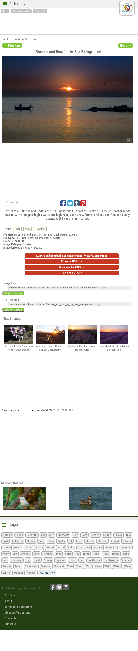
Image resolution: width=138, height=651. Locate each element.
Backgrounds (11, 39)
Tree (70, 566)
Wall (107, 566)
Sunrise (30, 39)
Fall (70, 541)
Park (36, 554)
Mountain (125, 547)
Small (37, 560)
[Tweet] (70, 203)
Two (88, 566)
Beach (19, 535)
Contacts (10, 618)
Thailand (59, 566)
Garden (127, 541)
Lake (71, 547)
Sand (126, 554)
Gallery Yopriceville (21, 11)
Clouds (30, 541)
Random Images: (12, 483)
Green (39, 547)
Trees (79, 566)
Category (15, 3)
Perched (48, 554)
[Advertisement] (69, 23)
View (98, 566)
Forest (115, 541)
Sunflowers (111, 560)
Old (15, 554)
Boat (16, 229)
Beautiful (32, 535)
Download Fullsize (71, 261)
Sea (27, 229)
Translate (66, 410)
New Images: (12, 319)
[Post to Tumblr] (77, 203)
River (86, 554)
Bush (5, 541)
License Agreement (17, 612)
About (8, 601)
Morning (111, 547)
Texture (45, 566)
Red (77, 554)
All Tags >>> (47, 573)
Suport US (11, 624)
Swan (18, 566)
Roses (115, 554)
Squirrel (60, 560)
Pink (58, 554)
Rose (106, 554)
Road (96, 554)
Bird (51, 535)
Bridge (107, 535)
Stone (72, 560)
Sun (82, 560)
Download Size (71, 267)
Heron (50, 547)
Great (28, 547)
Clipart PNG (40, 11)
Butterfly (17, 541)
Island (61, 547)
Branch (95, 535)
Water (117, 566)
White (6, 573)
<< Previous (12, 45)
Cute (41, 541)
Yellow (31, 573)
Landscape (84, 547)
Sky (28, 560)
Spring (48, 560)
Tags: (11, 524)
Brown (119, 535)
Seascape (16, 560)
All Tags (10, 595)
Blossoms (63, 535)
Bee (43, 535)
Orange (25, 554)
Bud (128, 535)
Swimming (31, 566)
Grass (17, 547)
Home (5, 11)
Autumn (7, 535)
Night (6, 554)
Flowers (102, 541)
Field (79, 541)
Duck (51, 541)
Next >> (125, 45)
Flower (90, 541)
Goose (7, 547)
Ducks (61, 541)
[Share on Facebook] (63, 203)
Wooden (18, 573)
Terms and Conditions (19, 607)
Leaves (98, 547)
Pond (68, 554)
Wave (127, 566)
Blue (75, 535)
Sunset (7, 566)
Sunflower (94, 560)
